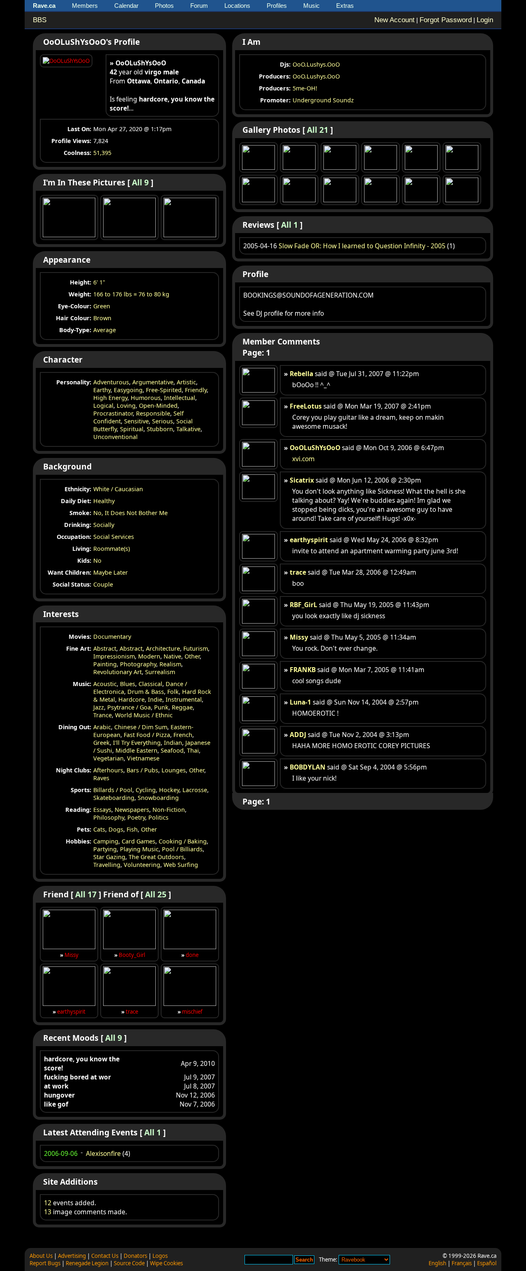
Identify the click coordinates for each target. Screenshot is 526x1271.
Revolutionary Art (117, 672)
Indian (173, 742)
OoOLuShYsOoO (315, 447)
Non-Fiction (168, 809)
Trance (102, 715)
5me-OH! (305, 88)
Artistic (186, 382)
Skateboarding (113, 798)
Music (311, 5)
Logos (160, 1255)
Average (104, 330)
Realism (170, 664)
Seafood (172, 750)
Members (85, 5)
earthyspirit (71, 1011)
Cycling (146, 790)
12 (47, 1202)
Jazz (98, 707)
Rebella (301, 373)
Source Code (129, 1263)
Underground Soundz (323, 100)
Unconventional (115, 437)
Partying (105, 849)
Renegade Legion (87, 1263)
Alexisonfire (103, 1153)
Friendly (196, 390)
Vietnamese (143, 758)
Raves (101, 778)
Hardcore (131, 699)
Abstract (104, 648)
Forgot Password (446, 20)
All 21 (317, 129)
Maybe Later (110, 572)
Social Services (113, 537)
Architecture (163, 648)
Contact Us (104, 1255)
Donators (135, 1255)
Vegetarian (108, 758)
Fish (132, 829)
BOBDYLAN (307, 767)
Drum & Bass (145, 692)
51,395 (102, 153)
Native (172, 656)
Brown (102, 318)
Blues (127, 684)
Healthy (104, 501)
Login (485, 20)
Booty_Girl (132, 955)
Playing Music (139, 849)
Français (462, 1263)
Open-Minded (158, 405)
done (192, 955)
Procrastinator (113, 413)
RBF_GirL (303, 604)
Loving (126, 405)
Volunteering (142, 865)
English (437, 1263)
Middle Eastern (136, 750)
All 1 (152, 1132)
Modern (149, 656)
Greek (101, 742)
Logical (103, 405)
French (182, 735)
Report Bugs (45, 1263)
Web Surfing (181, 865)
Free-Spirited (164, 390)
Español (486, 1263)
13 (47, 1211)
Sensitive (136, 421)
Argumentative (152, 382)
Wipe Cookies (166, 1263)
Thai (193, 750)
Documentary (112, 636)
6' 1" (99, 282)
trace (132, 1011)
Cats (99, 829)
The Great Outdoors (156, 857)
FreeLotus (306, 406)
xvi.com (303, 458)
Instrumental (184, 699)
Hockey (169, 790)
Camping (105, 841)
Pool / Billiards (182, 849)
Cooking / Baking (183, 841)
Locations (237, 5)
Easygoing (128, 390)
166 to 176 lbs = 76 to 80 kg (131, 294)
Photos (164, 5)
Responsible (153, 413)
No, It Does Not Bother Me (130, 513)
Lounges (173, 770)
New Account (394, 20)
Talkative (188, 429)
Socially (103, 525)
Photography (138, 664)
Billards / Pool (112, 790)
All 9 (140, 182)
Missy (71, 955)
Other (192, 656)
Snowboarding (158, 798)
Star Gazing (109, 857)
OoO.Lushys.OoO (316, 64)
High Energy (110, 398)
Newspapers (132, 809)
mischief (192, 1011)
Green (101, 306)
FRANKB (303, 669)
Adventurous (111, 382)
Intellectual (179, 398)
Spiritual (131, 429)
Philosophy (108, 817)
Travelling (106, 865)
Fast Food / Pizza (147, 735)
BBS (39, 20)
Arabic (102, 727)
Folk (173, 692)
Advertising (72, 1255)
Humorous (146, 398)
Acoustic (105, 684)
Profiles (277, 5)
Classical (150, 684)
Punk (161, 707)
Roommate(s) (111, 548)
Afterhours (108, 770)
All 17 (86, 894)
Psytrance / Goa (129, 707)
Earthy (102, 390)
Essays (102, 809)
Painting (105, 664)
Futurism (195, 648)
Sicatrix (302, 480)
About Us (41, 1255)
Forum (199, 5)
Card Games (138, 841)
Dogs (115, 829)
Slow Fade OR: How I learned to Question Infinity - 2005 (362, 245)
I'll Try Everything (137, 742)
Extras (345, 5)
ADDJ (298, 734)
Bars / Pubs (142, 770)
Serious (162, 421)
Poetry (136, 817)
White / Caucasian (118, 489)
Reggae (182, 707)
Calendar (126, 5)
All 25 (155, 894)
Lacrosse (194, 790)
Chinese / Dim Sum (140, 727)
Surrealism (160, 672)
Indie (155, 699)
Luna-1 (300, 702)
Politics (158, 817)
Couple (103, 584)
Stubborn (160, 429)
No (97, 560)
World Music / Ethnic (144, 715)
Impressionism (114, 656)
